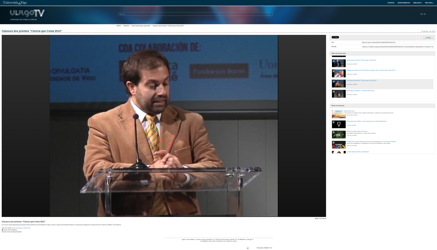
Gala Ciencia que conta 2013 (141, 26)
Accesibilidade (204, 241)
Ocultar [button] (428, 37)
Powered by (264, 248)
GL (425, 14)
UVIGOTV (126, 26)
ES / (422, 14)
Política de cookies (232, 241)
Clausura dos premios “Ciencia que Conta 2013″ (168, 26)
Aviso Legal (212, 241)
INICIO (119, 26)
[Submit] (269, 14)
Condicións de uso (221, 241)
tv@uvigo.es (250, 239)
